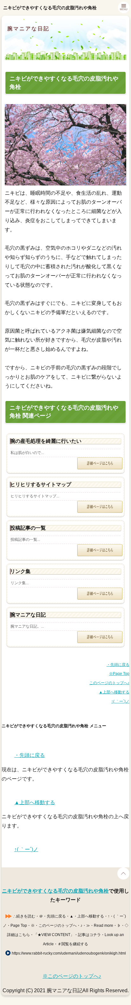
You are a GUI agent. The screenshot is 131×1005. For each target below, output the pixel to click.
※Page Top (119, 673)
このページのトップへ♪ (109, 683)
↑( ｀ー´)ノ (120, 701)
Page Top (123, 873)
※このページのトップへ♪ (72, 976)
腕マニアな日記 (28, 28)
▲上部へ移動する (114, 692)
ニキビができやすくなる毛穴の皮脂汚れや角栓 (55, 891)
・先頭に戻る (118, 664)
